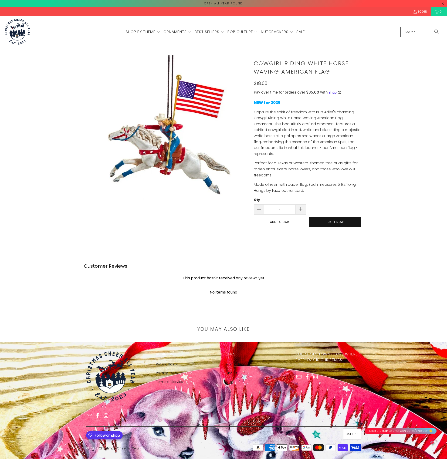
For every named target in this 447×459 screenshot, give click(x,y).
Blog (229, 381)
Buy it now (335, 222)
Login (422, 12)
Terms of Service (169, 381)
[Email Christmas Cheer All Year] (89, 416)
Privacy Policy (167, 373)
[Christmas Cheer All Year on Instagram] (106, 416)
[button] (143, 32)
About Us (233, 364)
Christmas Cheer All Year (119, 448)
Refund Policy (167, 364)
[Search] (436, 32)
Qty (257, 200)
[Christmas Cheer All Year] (17, 32)
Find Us (231, 373)
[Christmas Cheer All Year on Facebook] (98, 416)
